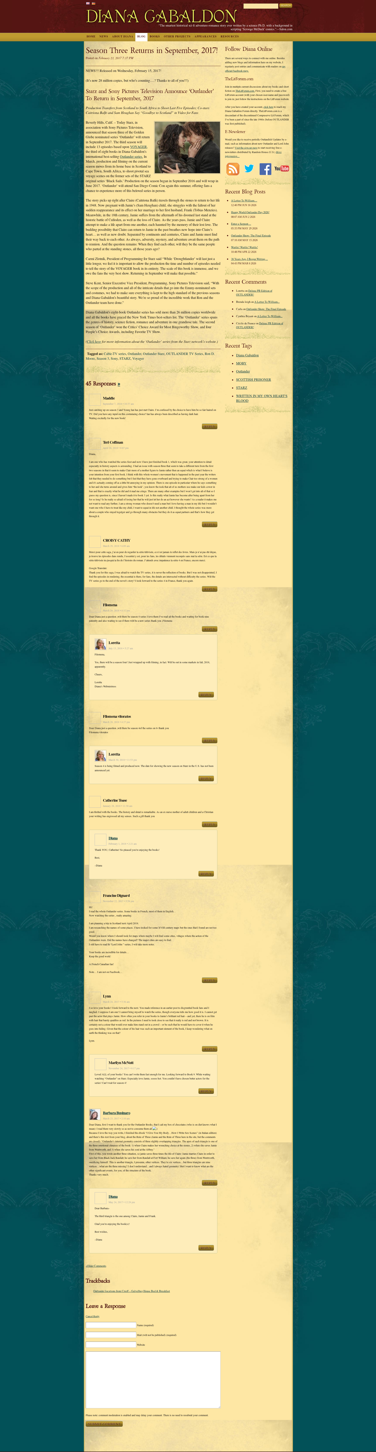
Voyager (138, 358)
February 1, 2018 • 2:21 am (123, 843)
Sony (114, 358)
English (88, 3)
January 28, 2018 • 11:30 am (117, 806)
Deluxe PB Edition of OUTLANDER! (254, 292)
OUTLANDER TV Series (184, 353)
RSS (232, 169)
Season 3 (103, 358)
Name (145, 1325)
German (93, 3)
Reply (209, 426)
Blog (141, 36)
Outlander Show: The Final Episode (251, 235)
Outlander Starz (153, 353)
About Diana (122, 36)
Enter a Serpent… (241, 224)
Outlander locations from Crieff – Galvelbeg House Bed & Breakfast (131, 1291)
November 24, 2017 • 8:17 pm (124, 1068)
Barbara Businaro (116, 1113)
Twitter (249, 169)
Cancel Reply (92, 1316)
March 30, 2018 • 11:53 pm (123, 759)
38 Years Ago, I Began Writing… (249, 259)
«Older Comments (96, 1266)
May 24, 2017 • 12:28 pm (122, 1202)
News (103, 36)
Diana (113, 838)
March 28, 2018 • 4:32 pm (116, 610)
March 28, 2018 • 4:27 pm (116, 722)
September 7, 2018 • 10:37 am (118, 403)
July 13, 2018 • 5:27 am (121, 648)
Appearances (206, 36)
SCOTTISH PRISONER (253, 379)
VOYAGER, (139, 146)
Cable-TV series (115, 353)
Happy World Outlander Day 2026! (250, 212)
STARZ (125, 358)
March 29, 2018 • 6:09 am (116, 546)
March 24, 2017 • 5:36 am (116, 1001)
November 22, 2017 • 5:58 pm (118, 901)
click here (268, 106)
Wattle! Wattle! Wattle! (244, 247)
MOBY (241, 363)
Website (141, 1344)
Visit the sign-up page (246, 147)
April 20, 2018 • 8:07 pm (116, 448)
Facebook (265, 169)
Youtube (281, 169)
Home (91, 36)
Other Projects (177, 36)
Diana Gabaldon (247, 355)
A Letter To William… (244, 200)
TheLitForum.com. (245, 90)
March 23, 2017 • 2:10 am (116, 1118)
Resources (230, 36)
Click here (94, 341)
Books (155, 36)
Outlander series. (131, 156)
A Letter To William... (267, 302)
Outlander (134, 353)
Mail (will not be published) (156, 1335)
